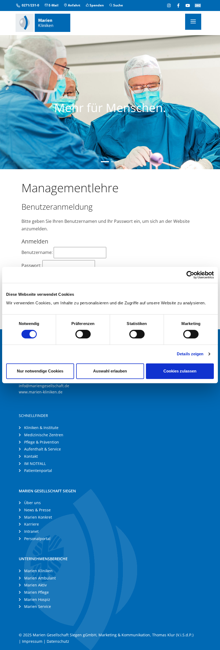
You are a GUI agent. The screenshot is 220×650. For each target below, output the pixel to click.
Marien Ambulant (40, 578)
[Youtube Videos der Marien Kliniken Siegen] (187, 5)
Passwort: (31, 265)
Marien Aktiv (35, 585)
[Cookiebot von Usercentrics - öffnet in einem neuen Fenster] (190, 275)
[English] (196, 5)
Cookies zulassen (179, 371)
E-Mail (53, 5)
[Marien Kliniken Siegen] (43, 22)
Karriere (31, 524)
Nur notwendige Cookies (40, 371)
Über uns (32, 502)
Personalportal (37, 538)
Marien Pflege (36, 592)
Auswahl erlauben (110, 371)
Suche (117, 5)
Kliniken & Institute (41, 427)
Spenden (96, 5)
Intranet (31, 531)
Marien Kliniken (38, 570)
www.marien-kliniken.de (41, 391)
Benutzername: (37, 252)
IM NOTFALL (35, 463)
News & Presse (37, 509)
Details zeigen (190, 354)
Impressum (32, 641)
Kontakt (31, 456)
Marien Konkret (38, 517)
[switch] (83, 334)
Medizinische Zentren (43, 434)
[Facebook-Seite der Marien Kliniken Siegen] (178, 5)
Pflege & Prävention (41, 442)
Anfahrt (73, 5)
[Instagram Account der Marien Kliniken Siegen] (169, 5)
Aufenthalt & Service (42, 449)
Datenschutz (58, 641)
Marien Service (37, 606)
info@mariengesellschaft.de (44, 385)
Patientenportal (38, 470)
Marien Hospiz (37, 599)
